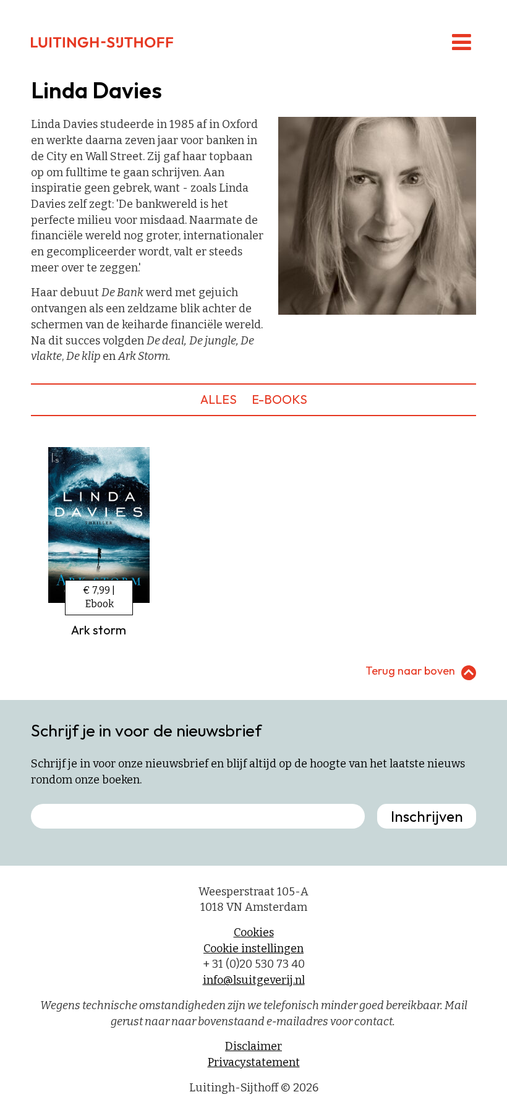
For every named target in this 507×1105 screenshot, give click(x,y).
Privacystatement (254, 1062)
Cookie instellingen (253, 948)
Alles (218, 399)
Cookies (254, 932)
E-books (279, 399)
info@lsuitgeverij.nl (254, 980)
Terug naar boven (410, 670)
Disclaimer (253, 1046)
